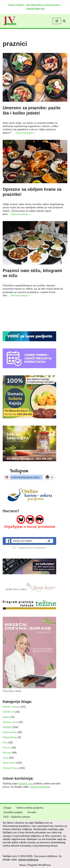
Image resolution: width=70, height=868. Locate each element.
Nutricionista (10, 732)
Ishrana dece (10, 722)
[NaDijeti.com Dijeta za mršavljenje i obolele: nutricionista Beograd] (10, 20)
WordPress (44, 864)
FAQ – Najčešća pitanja (16, 816)
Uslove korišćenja (40, 786)
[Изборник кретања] (57, 21)
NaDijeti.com (25, 783)
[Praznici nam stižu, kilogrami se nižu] (35, 242)
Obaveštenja (10, 737)
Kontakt (31, 812)
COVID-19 (8, 711)
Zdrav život (9, 762)
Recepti (7, 752)
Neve (22, 864)
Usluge (7, 807)
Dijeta (6, 717)
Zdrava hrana (10, 767)
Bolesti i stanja (11, 706)
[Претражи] (64, 21)
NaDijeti (7, 727)
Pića (5, 742)
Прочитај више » (25, 132)
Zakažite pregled (12, 812)
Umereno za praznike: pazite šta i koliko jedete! (31, 110)
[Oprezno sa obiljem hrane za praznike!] (35, 161)
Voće (5, 757)
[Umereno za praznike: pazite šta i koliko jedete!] (35, 77)
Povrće (7, 747)
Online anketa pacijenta (29, 807)
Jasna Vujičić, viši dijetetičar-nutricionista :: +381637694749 (35, 6)
